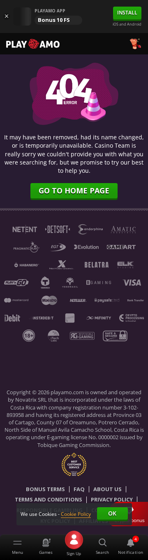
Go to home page (74, 190)
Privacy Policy (112, 499)
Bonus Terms (45, 489)
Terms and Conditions (48, 499)
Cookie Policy (76, 514)
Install (127, 12)
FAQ (79, 489)
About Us (107, 489)
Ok (112, 513)
